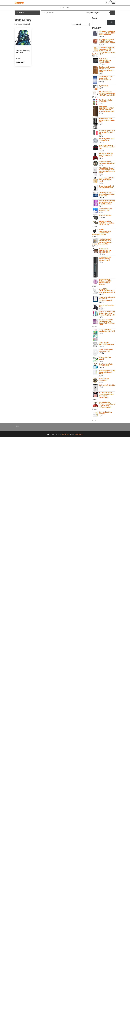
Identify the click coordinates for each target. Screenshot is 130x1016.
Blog (68, 8)
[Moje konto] (106, 2)
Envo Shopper (79, 434)
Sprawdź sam (19, 62)
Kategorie (21, 12)
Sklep (62, 8)
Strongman (19, 2)
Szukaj (94, 18)
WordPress (65, 434)
